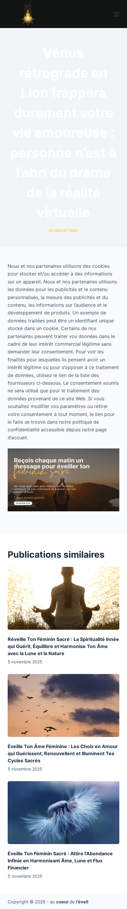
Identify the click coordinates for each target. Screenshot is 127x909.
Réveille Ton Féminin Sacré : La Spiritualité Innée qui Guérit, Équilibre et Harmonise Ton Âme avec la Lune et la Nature (63, 646)
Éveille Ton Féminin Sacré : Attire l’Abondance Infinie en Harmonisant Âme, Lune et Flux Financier (60, 861)
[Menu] (116, 14)
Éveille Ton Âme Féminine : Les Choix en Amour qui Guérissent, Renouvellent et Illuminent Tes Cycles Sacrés (63, 753)
